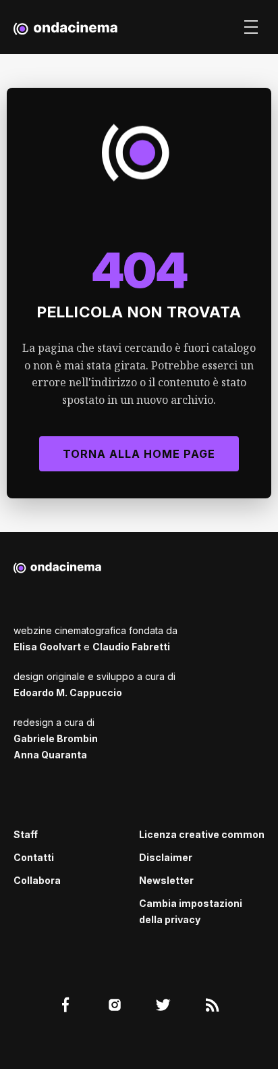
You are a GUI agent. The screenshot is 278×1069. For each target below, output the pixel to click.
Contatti (33, 857)
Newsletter (166, 880)
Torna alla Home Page (139, 454)
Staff (25, 834)
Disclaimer (165, 857)
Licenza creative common (202, 834)
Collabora (37, 880)
